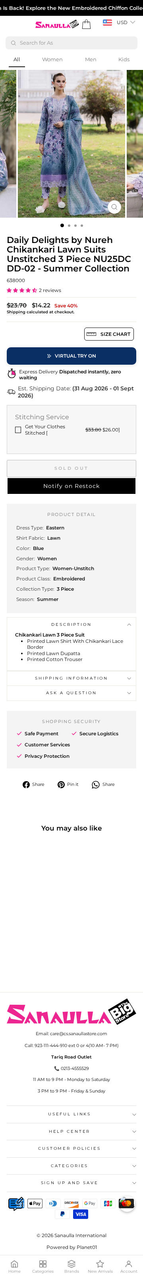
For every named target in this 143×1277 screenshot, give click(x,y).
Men (91, 59)
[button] (22, 290)
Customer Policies (69, 1148)
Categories (70, 1166)
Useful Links (69, 1114)
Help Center (70, 1131)
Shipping (16, 312)
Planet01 (87, 1247)
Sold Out (71, 468)
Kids (123, 59)
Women (52, 59)
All (17, 59)
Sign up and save (70, 1183)
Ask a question (71, 693)
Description (71, 624)
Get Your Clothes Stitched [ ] (72, 430)
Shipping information (71, 678)
